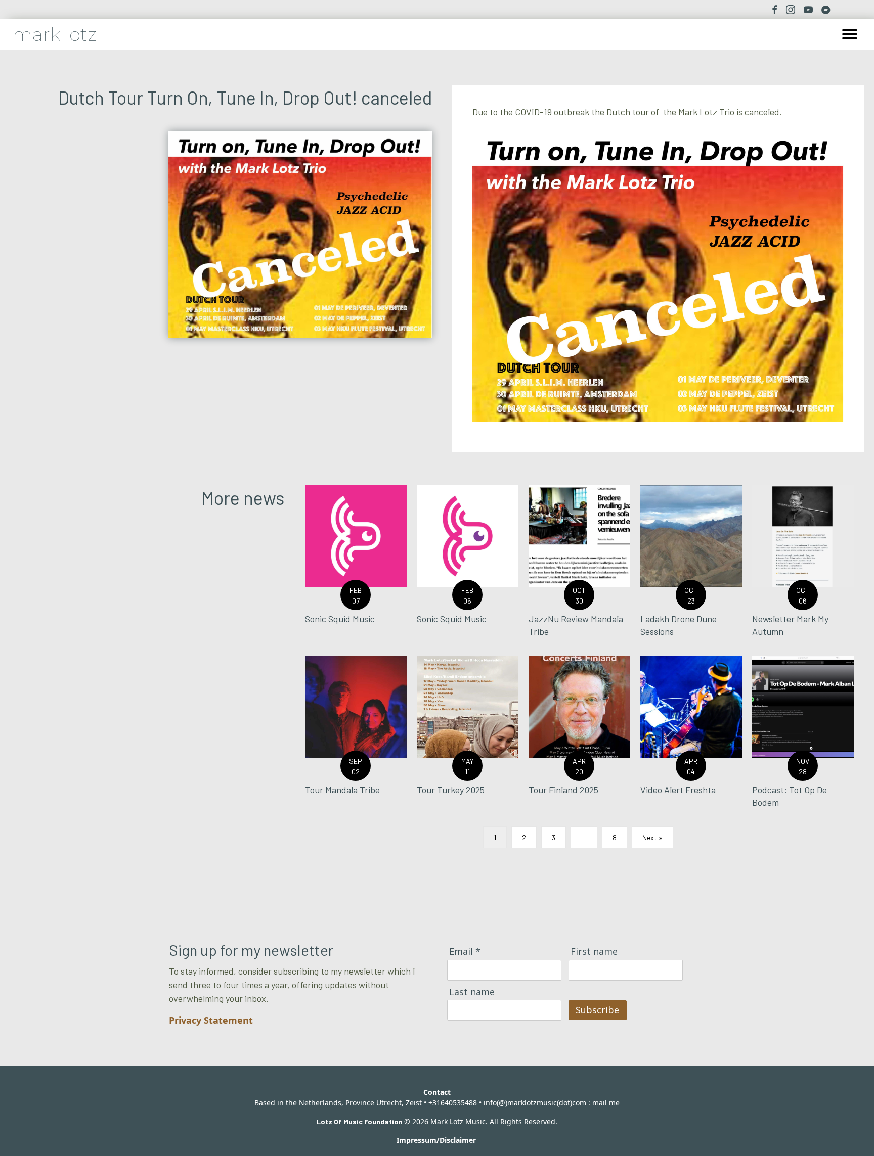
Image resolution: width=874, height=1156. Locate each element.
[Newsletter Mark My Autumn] (803, 565)
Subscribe (597, 1010)
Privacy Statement (211, 1020)
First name (594, 951)
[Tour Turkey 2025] (467, 736)
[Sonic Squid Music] (356, 565)
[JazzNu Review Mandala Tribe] (579, 565)
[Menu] (849, 34)
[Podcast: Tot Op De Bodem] (803, 736)
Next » (652, 837)
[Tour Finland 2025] (579, 736)
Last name (472, 992)
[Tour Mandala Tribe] (356, 736)
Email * (464, 951)
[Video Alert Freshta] (691, 736)
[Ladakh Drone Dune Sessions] (691, 565)
